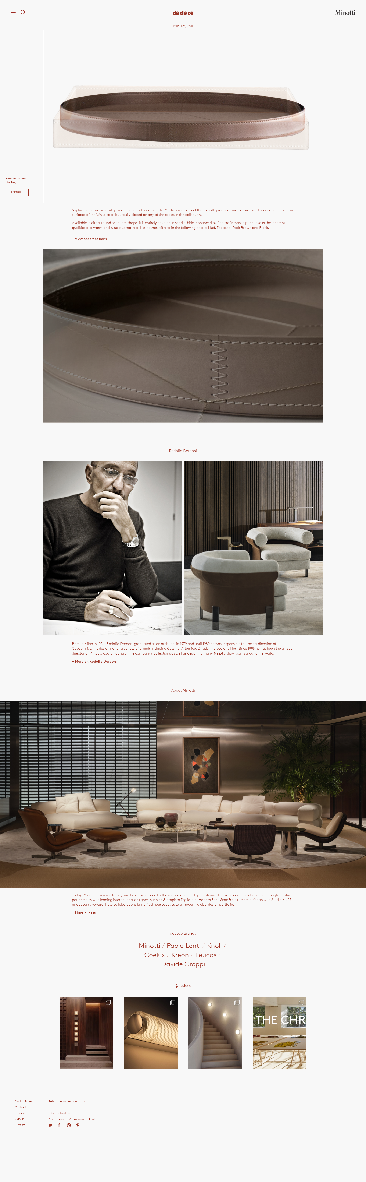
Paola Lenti (184, 945)
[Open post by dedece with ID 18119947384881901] (279, 1033)
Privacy (20, 1125)
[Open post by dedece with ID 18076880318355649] (86, 1033)
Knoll (214, 945)
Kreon (180, 955)
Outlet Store (23, 1101)
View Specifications (89, 239)
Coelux (154, 955)
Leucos (205, 955)
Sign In (19, 1119)
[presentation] (99, 116)
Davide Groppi (183, 964)
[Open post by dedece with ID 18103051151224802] (151, 1033)
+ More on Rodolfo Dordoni (94, 661)
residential (79, 1119)
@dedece (183, 985)
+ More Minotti (84, 913)
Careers (20, 1113)
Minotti (95, 653)
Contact (20, 1107)
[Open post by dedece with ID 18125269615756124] (215, 1033)
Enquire (17, 192)
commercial (58, 1119)
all (93, 1119)
